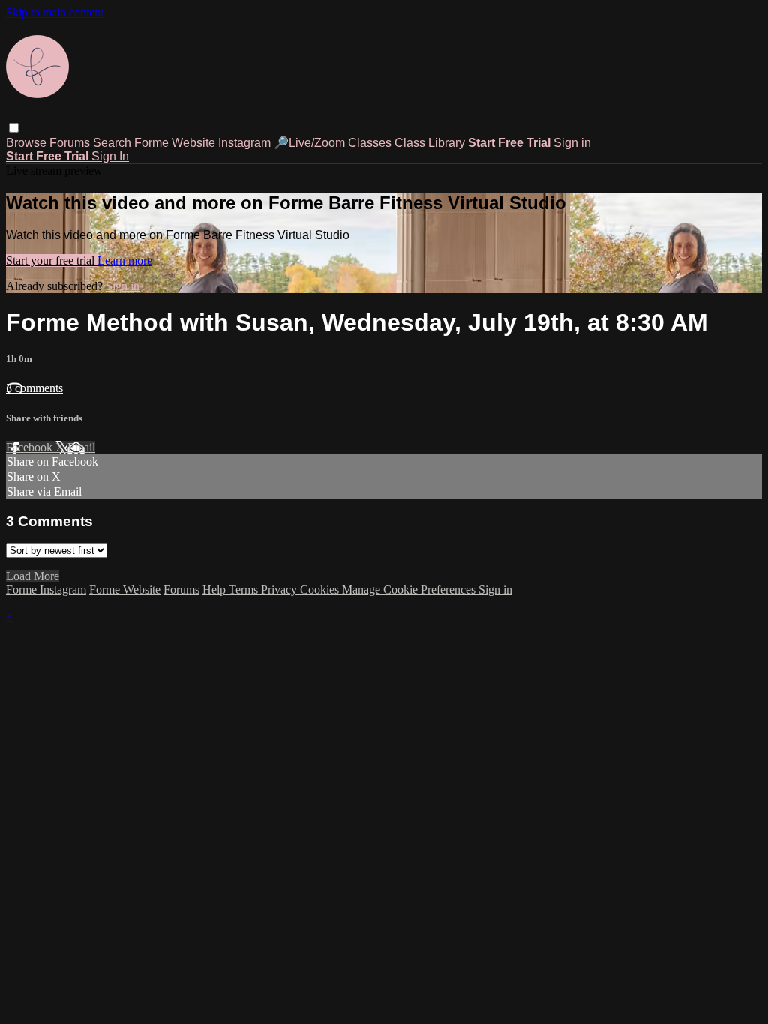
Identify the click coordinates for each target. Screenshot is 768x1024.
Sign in (572, 142)
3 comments (34, 388)
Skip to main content (55, 12)
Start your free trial (52, 260)
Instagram (244, 142)
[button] (14, 128)
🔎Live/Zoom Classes (333, 142)
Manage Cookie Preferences (410, 589)
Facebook (31, 447)
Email (81, 447)
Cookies (321, 589)
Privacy (280, 589)
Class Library (429, 142)
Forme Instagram (46, 589)
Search (113, 142)
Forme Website (174, 142)
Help (215, 589)
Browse (28, 142)
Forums (71, 142)
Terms (245, 589)
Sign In (110, 156)
